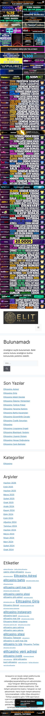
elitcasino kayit (10, 616)
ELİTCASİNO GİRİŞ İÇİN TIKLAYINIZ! (22, 49)
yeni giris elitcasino (9, 665)
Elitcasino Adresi (11, 389)
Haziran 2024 (9, 530)
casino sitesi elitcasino (13, 572)
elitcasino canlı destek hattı (11, 591)
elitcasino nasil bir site (10, 624)
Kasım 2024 (9, 510)
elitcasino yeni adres (9, 647)
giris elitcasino (7, 659)
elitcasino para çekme (13, 630)
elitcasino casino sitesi (16, 593)
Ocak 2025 (8, 502)
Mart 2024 (8, 542)
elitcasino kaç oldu (23, 616)
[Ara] (6, 369)
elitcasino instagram (17, 612)
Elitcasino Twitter (31, 644)
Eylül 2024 (8, 518)
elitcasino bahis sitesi (32, 580)
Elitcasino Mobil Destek (14, 397)
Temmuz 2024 (10, 526)
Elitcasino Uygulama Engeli (15, 428)
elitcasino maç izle (11, 618)
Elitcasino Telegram (12, 638)
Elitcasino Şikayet (28, 656)
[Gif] (22, 132)
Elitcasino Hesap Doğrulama (16, 440)
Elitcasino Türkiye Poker (14, 405)
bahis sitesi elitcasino (20, 569)
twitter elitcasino (33, 662)
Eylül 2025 (8, 487)
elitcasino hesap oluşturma (11, 608)
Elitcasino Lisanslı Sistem (15, 436)
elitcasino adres (8, 576)
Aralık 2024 (8, 506)
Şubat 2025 (8, 498)
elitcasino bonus (8, 584)
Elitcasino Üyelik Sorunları (15, 420)
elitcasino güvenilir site (27, 605)
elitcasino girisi (28, 597)
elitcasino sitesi (14, 634)
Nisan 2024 (8, 538)
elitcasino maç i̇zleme (27, 619)
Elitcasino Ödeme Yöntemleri (16, 401)
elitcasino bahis (14, 580)
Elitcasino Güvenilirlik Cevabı (16, 417)
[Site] (22, 82)
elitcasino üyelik (12, 655)
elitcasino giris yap (9, 602)
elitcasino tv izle (12, 644)
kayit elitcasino (10, 662)
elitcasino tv (26, 638)
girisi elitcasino (20, 659)
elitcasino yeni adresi (20, 651)
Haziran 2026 (9, 483)
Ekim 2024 (8, 514)
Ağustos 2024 (9, 522)
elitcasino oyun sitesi (24, 624)
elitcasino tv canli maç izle (15, 641)
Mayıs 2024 (8, 534)
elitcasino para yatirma (13, 627)
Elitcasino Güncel (11, 605)
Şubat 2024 (8, 546)
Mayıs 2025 (8, 494)
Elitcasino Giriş (10, 393)
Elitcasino (7, 424)
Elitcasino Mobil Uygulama (15, 621)
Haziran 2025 (9, 491)
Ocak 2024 (8, 549)
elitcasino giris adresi (13, 597)
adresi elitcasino (8, 569)
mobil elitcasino (22, 662)
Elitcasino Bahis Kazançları (15, 413)
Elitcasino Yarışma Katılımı (15, 409)
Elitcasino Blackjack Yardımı (16, 432)
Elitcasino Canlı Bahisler (14, 444)
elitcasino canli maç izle (17, 587)
